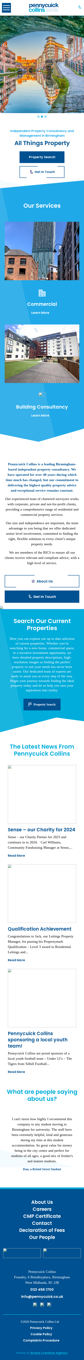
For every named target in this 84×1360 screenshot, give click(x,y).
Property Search (42, 157)
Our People (42, 1237)
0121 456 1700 (42, 1289)
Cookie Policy (41, 1334)
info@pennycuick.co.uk (42, 1296)
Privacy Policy (41, 1328)
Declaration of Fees (42, 1230)
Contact (42, 1223)
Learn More (40, 312)
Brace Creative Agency (49, 1353)
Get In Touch (45, 172)
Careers (42, 1209)
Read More (16, 855)
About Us (42, 1202)
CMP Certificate (42, 1216)
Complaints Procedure (41, 1340)
